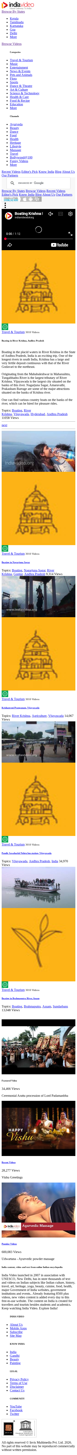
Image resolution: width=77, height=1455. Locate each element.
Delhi (13, 33)
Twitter (14, 1414)
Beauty (14, 128)
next (4, 425)
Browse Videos (12, 44)
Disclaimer (17, 1386)
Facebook (16, 1410)
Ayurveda (16, 124)
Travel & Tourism (21, 60)
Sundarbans (60, 1006)
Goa (12, 29)
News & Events (20, 71)
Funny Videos (19, 161)
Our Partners (10, 175)
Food (13, 135)
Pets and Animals (21, 75)
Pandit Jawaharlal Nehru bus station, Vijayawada (27, 853)
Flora (13, 78)
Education (16, 104)
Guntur (18, 574)
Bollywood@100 (21, 157)
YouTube (16, 1406)
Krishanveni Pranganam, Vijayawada (20, 707)
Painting (15, 1363)
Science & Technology (24, 93)
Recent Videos (11, 171)
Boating (17, 410)
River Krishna (21, 715)
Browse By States (13, 11)
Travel (14, 153)
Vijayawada (21, 414)
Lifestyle (15, 146)
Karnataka (16, 26)
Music (14, 64)
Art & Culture (19, 89)
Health (14, 139)
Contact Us (17, 1390)
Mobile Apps (18, 1328)
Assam (46, 1006)
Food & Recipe (20, 100)
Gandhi (15, 1355)
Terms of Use (18, 1383)
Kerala (14, 18)
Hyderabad (38, 414)
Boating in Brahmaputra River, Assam (20, 998)
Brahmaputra (32, 1006)
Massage (15, 150)
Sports (14, 82)
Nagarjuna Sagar (34, 570)
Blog (58, 171)
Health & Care (19, 97)
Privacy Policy (19, 1379)
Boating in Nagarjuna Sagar (16, 562)
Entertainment (19, 67)
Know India (46, 171)
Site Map (16, 1335)
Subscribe (16, 1332)
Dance (14, 131)
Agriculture (39, 715)
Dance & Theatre (21, 86)
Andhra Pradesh (57, 414)
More (13, 37)
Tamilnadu (17, 22)
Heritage (15, 142)
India (55, 861)
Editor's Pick (29, 171)
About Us (68, 171)
